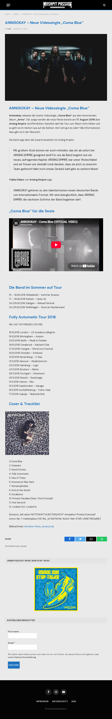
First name (13, 631)
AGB (73, 701)
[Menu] (8, 5)
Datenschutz (60, 701)
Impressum (42, 701)
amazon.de (48, 526)
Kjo (9, 29)
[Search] (104, 5)
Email (11, 643)
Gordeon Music (32, 526)
